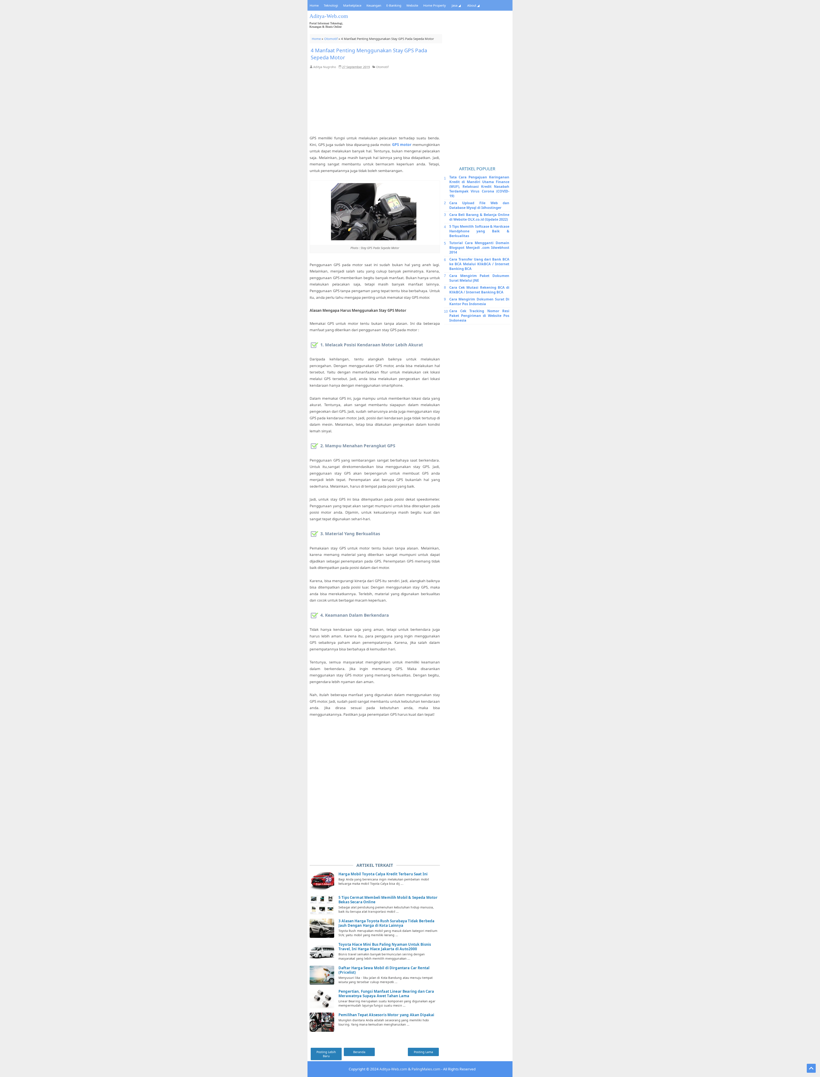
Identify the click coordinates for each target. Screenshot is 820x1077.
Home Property (434, 5)
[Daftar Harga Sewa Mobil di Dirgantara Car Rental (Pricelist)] (322, 975)
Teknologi (331, 5)
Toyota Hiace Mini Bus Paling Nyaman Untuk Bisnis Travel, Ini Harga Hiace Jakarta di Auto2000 (384, 946)
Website (412, 5)
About (473, 5)
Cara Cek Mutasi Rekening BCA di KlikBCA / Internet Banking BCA (479, 289)
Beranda (359, 1052)
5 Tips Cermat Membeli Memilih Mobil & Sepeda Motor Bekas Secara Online (388, 899)
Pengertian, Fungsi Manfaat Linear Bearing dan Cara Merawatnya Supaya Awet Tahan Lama (386, 993)
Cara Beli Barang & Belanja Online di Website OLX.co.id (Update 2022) (479, 217)
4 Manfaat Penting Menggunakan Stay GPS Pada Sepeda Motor (369, 54)
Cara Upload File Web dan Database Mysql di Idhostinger (479, 205)
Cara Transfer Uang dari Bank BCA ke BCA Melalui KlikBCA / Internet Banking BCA (479, 264)
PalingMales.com (425, 1069)
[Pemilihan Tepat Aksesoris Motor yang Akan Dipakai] (322, 1022)
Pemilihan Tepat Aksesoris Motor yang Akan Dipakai (386, 1015)
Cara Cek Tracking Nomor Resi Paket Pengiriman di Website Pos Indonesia (479, 316)
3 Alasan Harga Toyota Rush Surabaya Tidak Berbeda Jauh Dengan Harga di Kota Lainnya (386, 923)
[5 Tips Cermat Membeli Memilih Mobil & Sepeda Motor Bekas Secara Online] (322, 904)
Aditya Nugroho (324, 67)
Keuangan (373, 5)
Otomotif (331, 38)
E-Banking (393, 5)
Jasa (456, 5)
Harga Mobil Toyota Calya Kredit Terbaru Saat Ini (383, 874)
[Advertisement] (434, 22)
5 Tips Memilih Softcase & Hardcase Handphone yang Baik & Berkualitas (479, 231)
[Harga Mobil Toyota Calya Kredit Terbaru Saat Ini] (322, 881)
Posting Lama (423, 1052)
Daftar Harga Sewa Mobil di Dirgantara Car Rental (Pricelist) (383, 970)
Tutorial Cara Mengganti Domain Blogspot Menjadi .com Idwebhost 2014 (479, 247)
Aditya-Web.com (328, 16)
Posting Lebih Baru (326, 1054)
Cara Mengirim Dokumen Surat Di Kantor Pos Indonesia (479, 301)
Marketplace (352, 5)
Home (314, 5)
